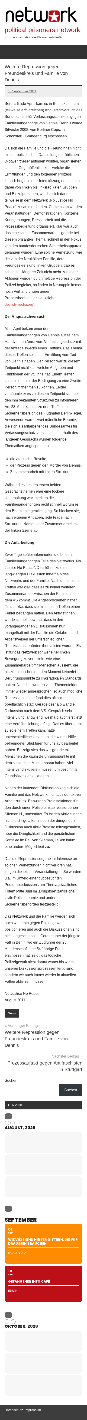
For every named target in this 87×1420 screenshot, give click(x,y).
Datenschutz (14, 1410)
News (12, 1013)
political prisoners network (42, 29)
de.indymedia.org (19, 304)
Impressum (33, 1410)
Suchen (11, 1080)
